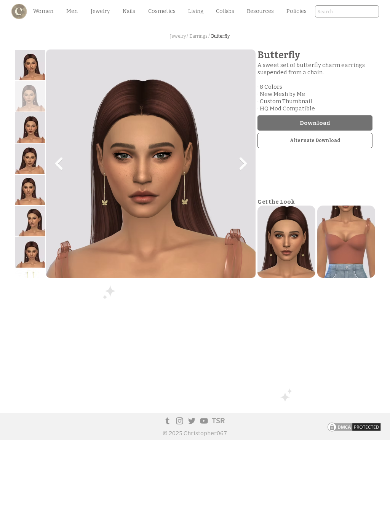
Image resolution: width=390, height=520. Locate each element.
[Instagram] (179, 421)
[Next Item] (243, 163)
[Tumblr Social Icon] (167, 421)
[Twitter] (192, 421)
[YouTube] (204, 421)
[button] (43, 11)
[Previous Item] (58, 163)
